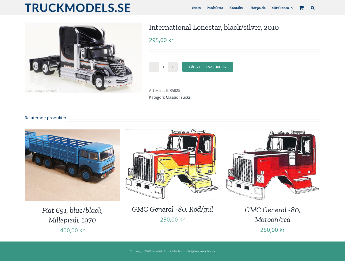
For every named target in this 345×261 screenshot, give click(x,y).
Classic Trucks (178, 97)
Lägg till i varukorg (207, 67)
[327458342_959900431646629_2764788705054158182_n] (83, 58)
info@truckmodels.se (200, 251)
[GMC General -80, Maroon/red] (272, 132)
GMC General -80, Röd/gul (172, 209)
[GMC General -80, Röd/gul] (172, 132)
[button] (312, 7)
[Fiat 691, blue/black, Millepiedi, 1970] (72, 132)
